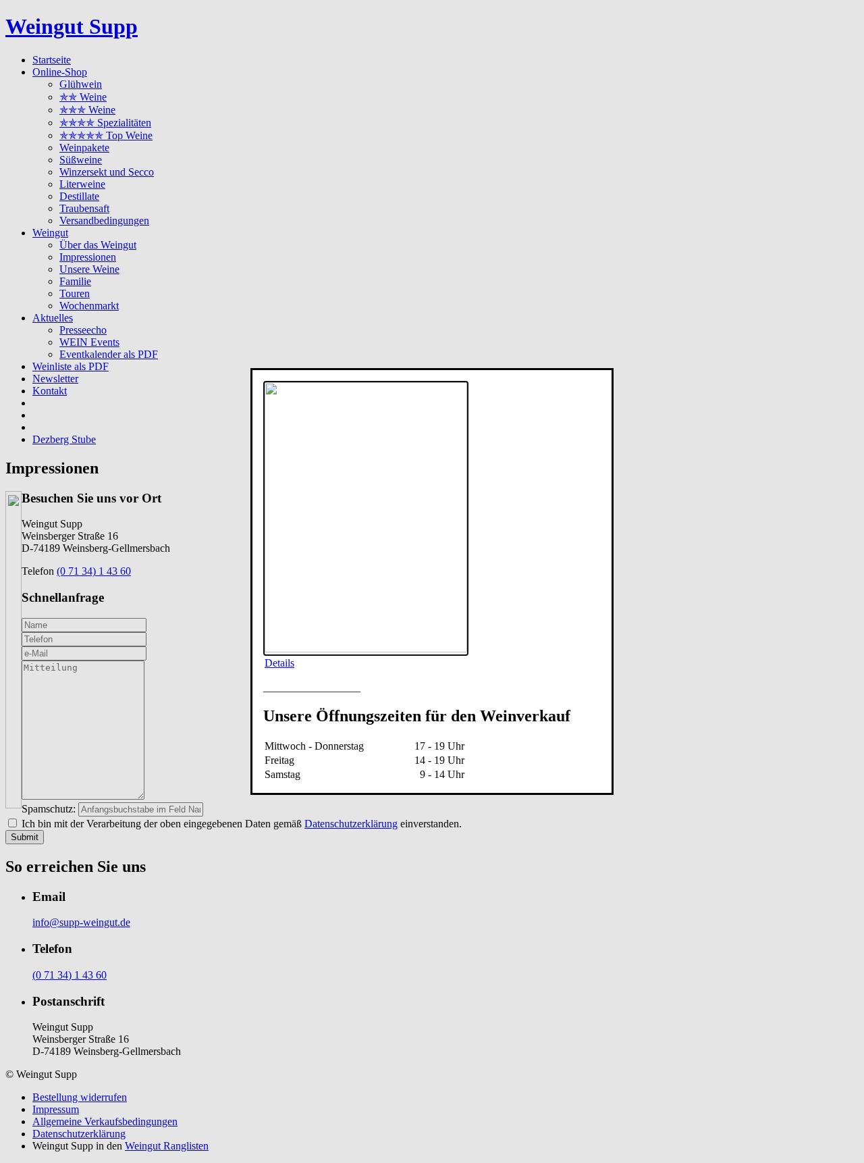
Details (279, 663)
